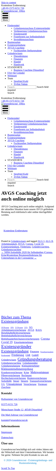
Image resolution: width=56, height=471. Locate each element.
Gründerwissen (14, 53)
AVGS (21, 244)
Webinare (12, 75)
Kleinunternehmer (30, 365)
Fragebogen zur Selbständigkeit (29, 36)
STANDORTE (14, 67)
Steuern (24, 381)
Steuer (16, 381)
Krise (26, 372)
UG (3, 384)
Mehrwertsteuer (39, 372)
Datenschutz (7, 437)
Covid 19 (38, 244)
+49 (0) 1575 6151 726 (12, 8)
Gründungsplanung (10, 365)
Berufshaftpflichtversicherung (15, 332)
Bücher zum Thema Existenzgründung (16, 319)
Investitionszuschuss (24, 39)
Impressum (6, 432)
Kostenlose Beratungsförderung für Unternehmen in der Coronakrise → (21, 256)
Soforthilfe (6, 381)
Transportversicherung (40, 381)
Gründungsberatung (35, 359)
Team (10, 78)
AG (31, 327)
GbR (28, 355)
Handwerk (19, 64)
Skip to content (8, 2)
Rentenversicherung (37, 378)
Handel (17, 61)
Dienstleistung (21, 56)
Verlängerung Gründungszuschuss (30, 31)
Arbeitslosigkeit (9, 244)
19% (12, 327)
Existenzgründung (16, 45)
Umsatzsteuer (14, 384)
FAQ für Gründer (16, 73)
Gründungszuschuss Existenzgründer (32, 28)
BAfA (39, 330)
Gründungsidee (30, 363)
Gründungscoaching (11, 249)
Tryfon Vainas (21, 84)
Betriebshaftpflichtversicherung (16, 335)
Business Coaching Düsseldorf (29, 70)
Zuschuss (5, 387)
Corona (29, 244)
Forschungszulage (46, 352)
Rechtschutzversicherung (13, 378)
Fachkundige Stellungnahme (28, 50)
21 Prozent (19, 327)
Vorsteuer (42, 384)
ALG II (49, 241)
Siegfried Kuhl (21, 81)
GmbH (35, 355)
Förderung (25, 246)
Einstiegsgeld (20, 34)
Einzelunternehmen (23, 342)
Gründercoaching (40, 246)
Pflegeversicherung (10, 375)
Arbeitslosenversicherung (13, 330)
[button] (10, 93)
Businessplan (13, 42)
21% (26, 327)
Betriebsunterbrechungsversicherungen (20, 339)
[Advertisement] (28, 287)
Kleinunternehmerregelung (17, 369)
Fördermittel (13, 25)
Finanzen (18, 59)
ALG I (41, 241)
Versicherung (29, 384)
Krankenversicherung (11, 372)
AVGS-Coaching (15, 47)
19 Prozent (5, 327)
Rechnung (26, 375)
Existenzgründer (16, 346)
